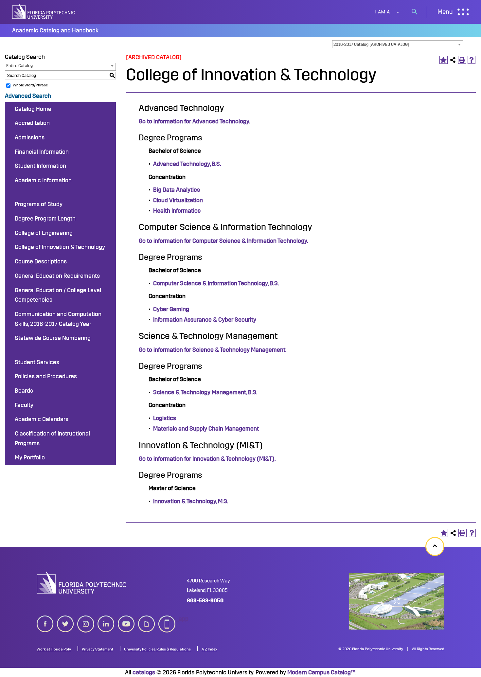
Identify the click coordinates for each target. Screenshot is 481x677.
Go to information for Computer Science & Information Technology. (223, 241)
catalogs (144, 672)
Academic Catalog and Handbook (55, 30)
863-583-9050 (205, 600)
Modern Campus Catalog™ (321, 672)
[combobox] (397, 44)
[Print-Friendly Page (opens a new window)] (462, 60)
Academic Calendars (41, 419)
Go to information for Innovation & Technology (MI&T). (207, 459)
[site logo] (44, 12)
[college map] (396, 601)
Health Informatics (177, 211)
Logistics (164, 418)
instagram (85, 619)
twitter (65, 619)
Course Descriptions (41, 261)
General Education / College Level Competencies (58, 295)
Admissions (30, 137)
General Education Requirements (57, 276)
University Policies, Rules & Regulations (157, 649)
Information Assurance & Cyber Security (204, 320)
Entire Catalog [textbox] (19, 65)
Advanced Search (28, 96)
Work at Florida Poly (54, 649)
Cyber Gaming (171, 309)
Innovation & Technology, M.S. (190, 501)
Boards (24, 391)
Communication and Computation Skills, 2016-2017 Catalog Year (58, 319)
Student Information (40, 166)
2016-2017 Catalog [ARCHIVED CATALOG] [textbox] (371, 44)
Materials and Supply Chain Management (206, 429)
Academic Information (43, 180)
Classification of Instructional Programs (52, 438)
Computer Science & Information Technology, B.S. (216, 283)
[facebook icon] (45, 622)
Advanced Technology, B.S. (187, 164)
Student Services (37, 362)
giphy (145, 619)
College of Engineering (44, 233)
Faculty (24, 405)
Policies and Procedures (46, 376)
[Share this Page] (453, 60)
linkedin (106, 619)
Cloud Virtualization (178, 200)
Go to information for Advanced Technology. (194, 121)
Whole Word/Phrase (30, 85)
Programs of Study (38, 204)
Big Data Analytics (176, 190)
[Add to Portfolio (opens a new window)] (443, 60)
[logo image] (82, 582)
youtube (126, 619)
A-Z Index (209, 649)
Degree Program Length (45, 219)
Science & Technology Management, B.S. (205, 392)
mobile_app (166, 619)
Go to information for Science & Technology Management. (212, 350)
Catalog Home (33, 109)
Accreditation (32, 123)
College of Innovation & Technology (60, 247)
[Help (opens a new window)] (472, 60)
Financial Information (42, 152)
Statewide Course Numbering (53, 338)
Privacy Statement (97, 649)
